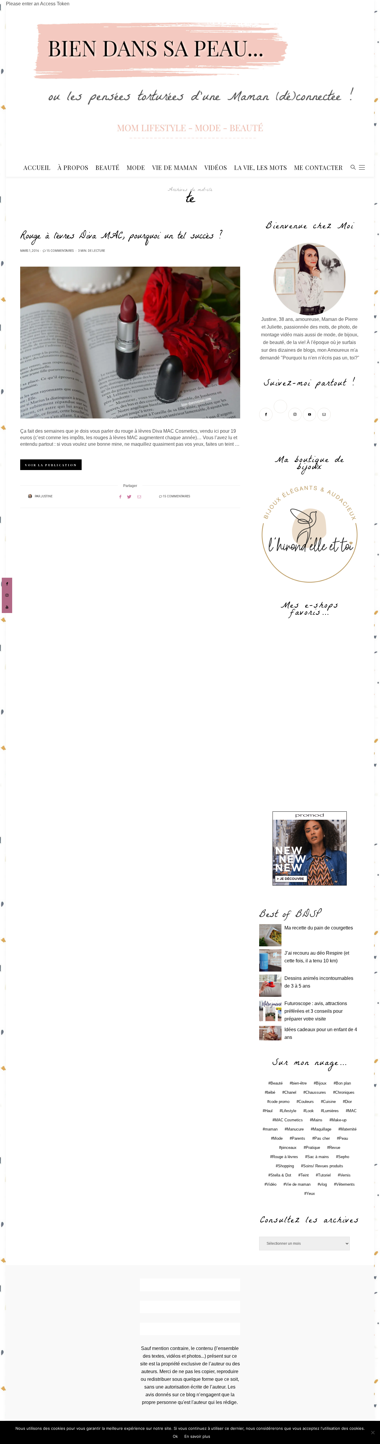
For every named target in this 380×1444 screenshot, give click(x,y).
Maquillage (322, 1129)
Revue (334, 1147)
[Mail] (324, 413)
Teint (304, 1175)
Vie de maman (298, 1184)
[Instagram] (295, 413)
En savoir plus (197, 1436)
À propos (73, 167)
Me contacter (318, 167)
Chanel (290, 1092)
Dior (348, 1101)
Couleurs (306, 1101)
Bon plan (343, 1083)
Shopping (286, 1166)
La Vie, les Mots (260, 167)
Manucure (295, 1129)
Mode (136, 167)
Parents (298, 1138)
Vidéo (271, 1184)
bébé (271, 1092)
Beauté (108, 167)
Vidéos (216, 167)
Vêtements (345, 1184)
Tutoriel (324, 1175)
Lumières (331, 1111)
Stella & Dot (280, 1175)
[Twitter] (281, 413)
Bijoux (321, 1083)
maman (271, 1129)
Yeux (310, 1193)
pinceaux (289, 1147)
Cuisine (329, 1101)
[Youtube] (310, 413)
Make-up (339, 1120)
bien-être (299, 1083)
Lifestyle (289, 1111)
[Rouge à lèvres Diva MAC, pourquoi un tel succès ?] (130, 342)
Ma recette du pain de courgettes (318, 927)
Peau (343, 1138)
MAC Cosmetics (289, 1120)
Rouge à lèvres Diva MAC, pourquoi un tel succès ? (121, 237)
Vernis (345, 1175)
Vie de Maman (174, 167)
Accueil (36, 167)
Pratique (313, 1147)
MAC (352, 1111)
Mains (317, 1120)
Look (309, 1111)
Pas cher (322, 1138)
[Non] (373, 1432)
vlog (323, 1184)
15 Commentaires (60, 251)
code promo (279, 1101)
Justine (47, 496)
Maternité (349, 1129)
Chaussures (315, 1092)
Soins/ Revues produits (323, 1166)
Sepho (343, 1157)
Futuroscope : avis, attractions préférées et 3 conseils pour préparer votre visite (315, 1011)
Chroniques (344, 1092)
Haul (269, 1111)
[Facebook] (266, 413)
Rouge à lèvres (285, 1157)
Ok (175, 1436)
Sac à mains (318, 1157)
